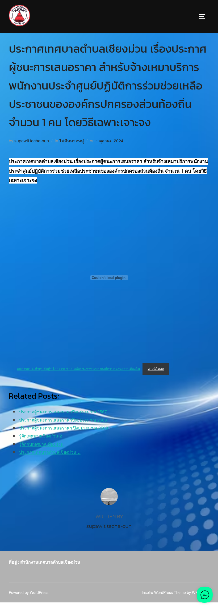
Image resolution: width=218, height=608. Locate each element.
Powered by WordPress (28, 592)
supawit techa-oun (31, 141)
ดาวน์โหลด (156, 368)
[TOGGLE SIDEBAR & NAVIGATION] (204, 16)
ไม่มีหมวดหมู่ (71, 141)
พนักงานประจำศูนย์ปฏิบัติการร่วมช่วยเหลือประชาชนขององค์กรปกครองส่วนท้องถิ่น (78, 368)
